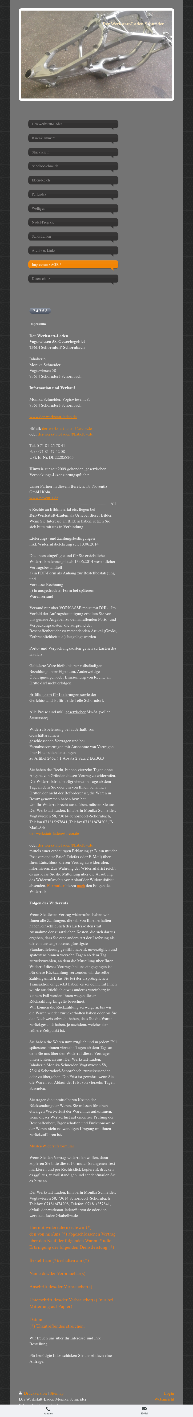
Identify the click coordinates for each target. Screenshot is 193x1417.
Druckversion (35, 1393)
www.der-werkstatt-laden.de (53, 416)
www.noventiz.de (43, 497)
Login (169, 1393)
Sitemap (57, 1393)
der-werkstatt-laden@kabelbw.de (65, 434)
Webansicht (164, 1399)
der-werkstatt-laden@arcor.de (67, 428)
